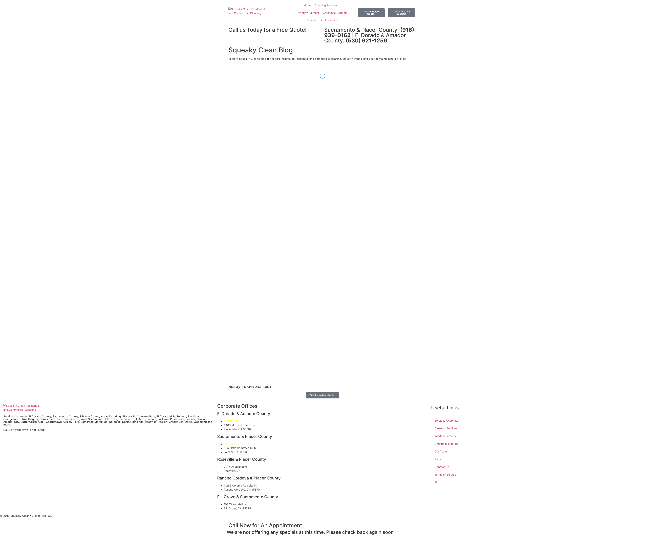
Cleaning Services (446, 428)
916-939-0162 (233, 444)
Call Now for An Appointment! (266, 525)
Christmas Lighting (446, 443)
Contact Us (442, 467)
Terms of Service (445, 474)
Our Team (441, 451)
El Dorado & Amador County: (365, 38)
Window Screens (445, 436)
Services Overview (446, 420)
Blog (437, 482)
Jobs (438, 459)
